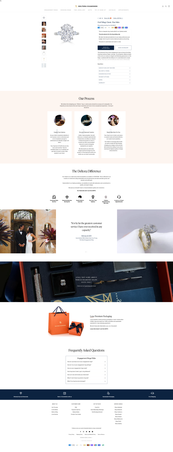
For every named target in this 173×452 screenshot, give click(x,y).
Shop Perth (118, 421)
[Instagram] (83, 431)
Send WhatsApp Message (97, 409)
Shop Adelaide (118, 407)
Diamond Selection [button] (105, 73)
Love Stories (55, 414)
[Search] (166, 6)
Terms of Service (101, 434)
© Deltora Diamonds (86, 440)
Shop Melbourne (118, 419)
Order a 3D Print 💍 (118, 18)
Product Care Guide (76, 414)
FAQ (76, 407)
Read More (100, 64)
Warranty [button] (102, 82)
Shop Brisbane (118, 409)
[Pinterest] (102, 18)
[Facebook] (98, 18)
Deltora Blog (55, 412)
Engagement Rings (51, 10)
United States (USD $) (86, 437)
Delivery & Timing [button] (104, 71)
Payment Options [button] (104, 76)
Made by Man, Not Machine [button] (107, 68)
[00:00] (67, 41)
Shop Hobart (118, 416)
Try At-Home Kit (100, 10)
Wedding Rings (66, 10)
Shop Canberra (118, 412)
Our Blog (112, 10)
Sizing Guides (76, 412)
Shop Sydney (118, 423)
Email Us (97, 407)
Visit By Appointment (97, 412)
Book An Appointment (106, 48)
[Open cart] (169, 6)
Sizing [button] (100, 79)
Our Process (55, 407)
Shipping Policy (79, 434)
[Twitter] (100, 18)
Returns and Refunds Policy (90, 434)
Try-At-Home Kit (88, 286)
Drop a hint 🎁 (107, 18)
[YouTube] (89, 431)
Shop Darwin (118, 414)
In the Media (55, 409)
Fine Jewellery (79, 10)
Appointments (123, 10)
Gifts (90, 10)
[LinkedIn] (92, 431)
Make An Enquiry (123, 47)
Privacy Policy (71, 434)
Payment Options (76, 409)
